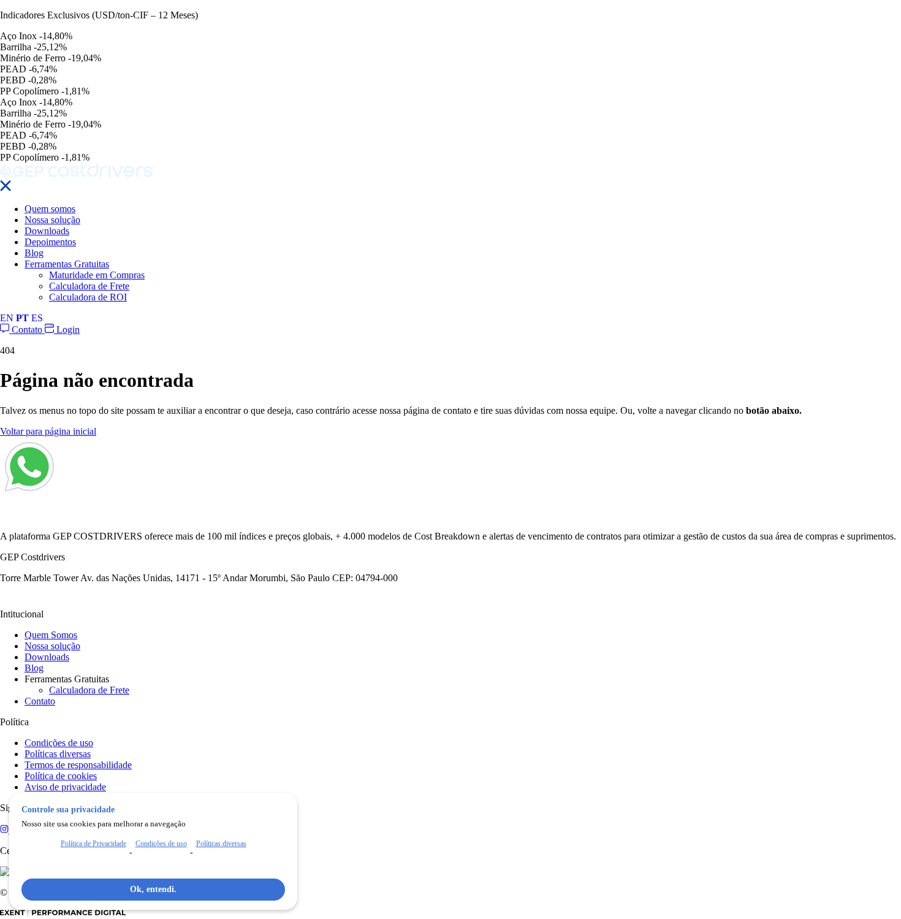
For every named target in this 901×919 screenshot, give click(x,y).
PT (22, 318)
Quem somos (50, 209)
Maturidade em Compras (97, 275)
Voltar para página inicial (48, 431)
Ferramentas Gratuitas (67, 264)
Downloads (47, 231)
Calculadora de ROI (88, 297)
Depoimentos (50, 242)
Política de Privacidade (93, 843)
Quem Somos (51, 635)
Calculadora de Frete (89, 286)
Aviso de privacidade (65, 787)
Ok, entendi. (153, 889)
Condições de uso (59, 743)
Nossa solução (52, 220)
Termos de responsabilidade (78, 765)
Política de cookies (61, 776)
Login (67, 329)
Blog (34, 253)
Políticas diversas (58, 754)
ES (37, 318)
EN (6, 318)
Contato (27, 329)
